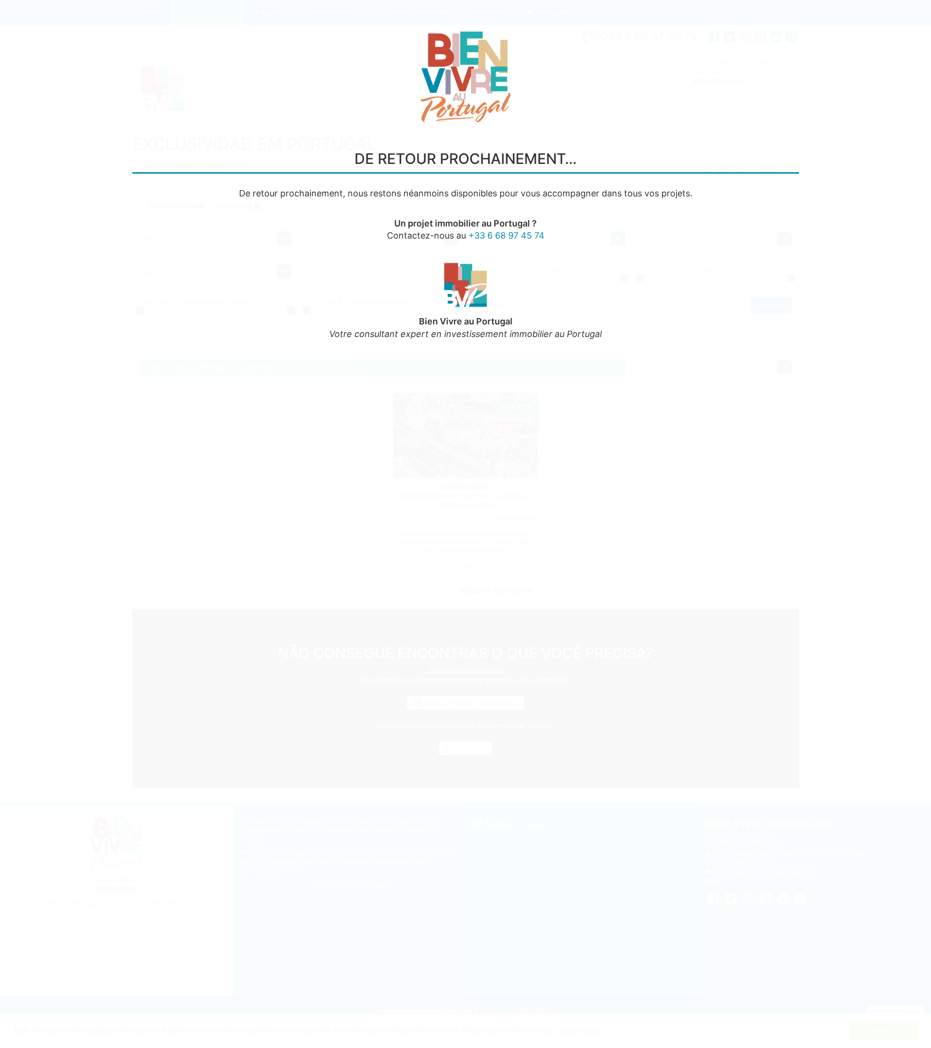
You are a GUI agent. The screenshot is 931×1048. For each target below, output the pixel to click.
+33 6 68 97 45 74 (506, 235)
